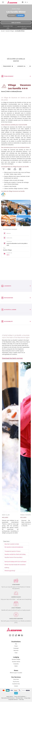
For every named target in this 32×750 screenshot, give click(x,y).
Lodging (16, 657)
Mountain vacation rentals (12, 544)
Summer (12, 15)
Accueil (3, 31)
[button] (26, 2)
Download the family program (12, 358)
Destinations (16, 641)
